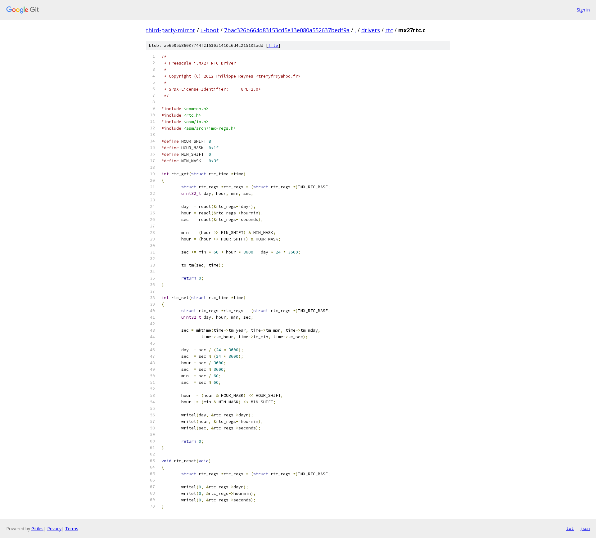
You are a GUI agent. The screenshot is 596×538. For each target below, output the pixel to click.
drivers (370, 30)
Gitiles (37, 528)
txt (570, 528)
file (273, 45)
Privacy (54, 528)
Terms (71, 528)
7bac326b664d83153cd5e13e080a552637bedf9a (287, 30)
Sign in (583, 10)
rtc (389, 30)
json (585, 528)
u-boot (210, 30)
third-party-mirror (170, 30)
